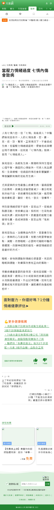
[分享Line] (20, 14)
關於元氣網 (8, 495)
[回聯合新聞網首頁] (3, 3)
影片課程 (7, 443)
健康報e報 (14, 484)
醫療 (32, 8)
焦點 (4, 8)
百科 (40, 8)
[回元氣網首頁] (9, 3)
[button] (50, 8)
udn (3, 65)
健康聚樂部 (19, 495)
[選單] (50, 3)
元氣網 (9, 65)
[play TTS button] (13, 126)
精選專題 (29, 495)
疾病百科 (39, 495)
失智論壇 (22, 8)
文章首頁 (22, 500)
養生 (12, 8)
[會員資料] (46, 3)
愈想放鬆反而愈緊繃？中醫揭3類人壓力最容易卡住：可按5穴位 (29, 20)
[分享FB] (7, 14)
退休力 (47, 495)
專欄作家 (31, 500)
